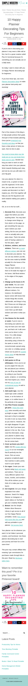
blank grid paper (20, 469)
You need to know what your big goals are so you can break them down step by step (13, 157)
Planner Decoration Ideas (10, 81)
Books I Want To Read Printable (13, 661)
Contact (5, 678)
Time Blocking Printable (10, 649)
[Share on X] (19, 43)
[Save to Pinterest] (10, 43)
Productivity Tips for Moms (11, 644)
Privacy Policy (13, 678)
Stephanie (8, 37)
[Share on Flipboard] (24, 43)
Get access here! (17, 525)
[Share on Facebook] (14, 43)
